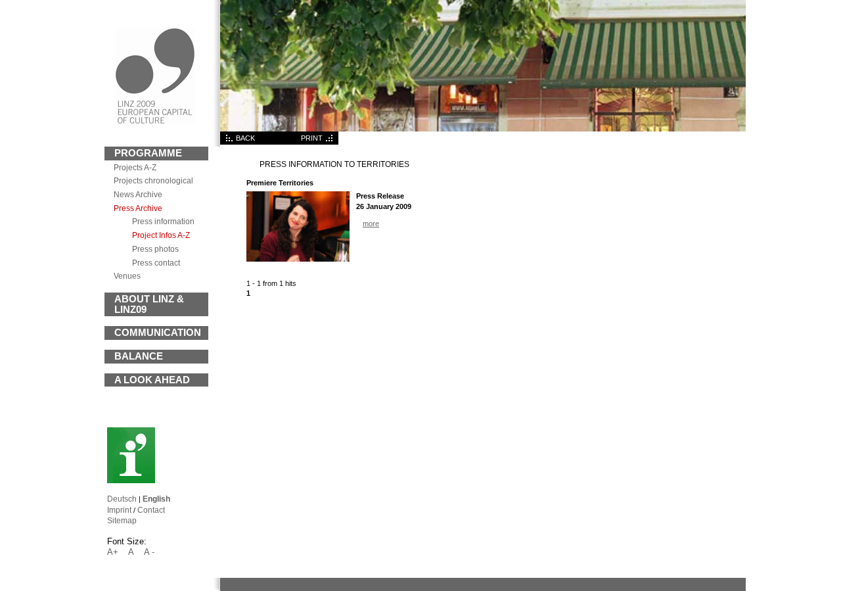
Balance (138, 356)
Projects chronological (153, 180)
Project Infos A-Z (161, 235)
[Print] (330, 142)
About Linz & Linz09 (149, 304)
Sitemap (122, 520)
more (371, 223)
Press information (163, 221)
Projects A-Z (135, 167)
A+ (112, 552)
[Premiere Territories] (298, 259)
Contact (151, 510)
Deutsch (122, 498)
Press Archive (138, 208)
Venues (127, 276)
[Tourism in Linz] (131, 481)
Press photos (155, 249)
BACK (245, 138)
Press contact (156, 262)
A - (149, 552)
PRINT (312, 138)
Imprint (119, 510)
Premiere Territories (279, 183)
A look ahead (152, 380)
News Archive (138, 194)
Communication (157, 332)
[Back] (228, 142)
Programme (148, 153)
